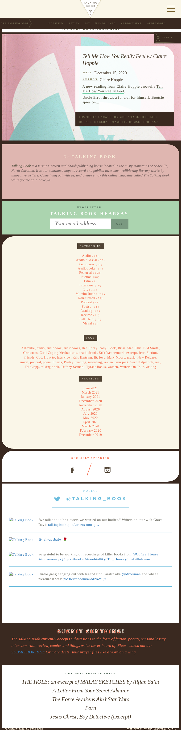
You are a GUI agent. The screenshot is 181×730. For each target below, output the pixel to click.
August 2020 (90, 409)
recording (95, 362)
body (103, 348)
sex (157, 362)
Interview (56, 23)
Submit (167, 37)
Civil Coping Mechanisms (58, 353)
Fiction (86, 277)
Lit (87, 23)
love (102, 357)
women (113, 367)
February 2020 (90, 430)
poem (47, 362)
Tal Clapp (32, 367)
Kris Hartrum (82, 357)
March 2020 (90, 426)
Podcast (86, 302)
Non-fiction (86, 298)
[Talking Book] (21, 520)
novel (24, 362)
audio (41, 348)
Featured (85, 272)
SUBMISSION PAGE (28, 652)
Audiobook (86, 264)
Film (87, 281)
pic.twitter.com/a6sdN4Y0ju (85, 579)
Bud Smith (151, 348)
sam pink (121, 362)
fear (141, 353)
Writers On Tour (132, 367)
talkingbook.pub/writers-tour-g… (73, 525)
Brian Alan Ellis (129, 348)
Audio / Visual (86, 260)
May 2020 (90, 418)
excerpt (101, 122)
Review (74, 23)
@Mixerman (131, 574)
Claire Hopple (111, 79)
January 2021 (90, 396)
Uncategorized (112, 117)
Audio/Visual (131, 23)
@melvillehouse (137, 559)
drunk (92, 353)
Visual (87, 323)
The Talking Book (15, 23)
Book (112, 348)
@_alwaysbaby (50, 539)
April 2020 (90, 422)
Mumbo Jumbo (105, 23)
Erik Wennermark (111, 353)
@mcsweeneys (49, 559)
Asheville (28, 348)
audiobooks (72, 348)
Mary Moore (116, 357)
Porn (90, 708)
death (82, 353)
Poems (57, 362)
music (131, 357)
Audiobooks (156, 23)
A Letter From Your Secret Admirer (90, 690)
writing (151, 367)
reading (80, 362)
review (109, 362)
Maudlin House (126, 122)
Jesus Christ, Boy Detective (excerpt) (90, 717)
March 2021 (90, 392)
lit (95, 357)
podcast (150, 122)
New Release (146, 357)
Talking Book (21, 166)
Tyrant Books (96, 367)
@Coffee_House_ (146, 554)
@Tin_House (114, 559)
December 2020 (90, 401)
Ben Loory (89, 348)
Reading (86, 310)
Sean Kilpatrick (141, 362)
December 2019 (90, 435)
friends (29, 357)
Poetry (86, 306)
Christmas (30, 353)
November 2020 (90, 405)
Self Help (86, 319)
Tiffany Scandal (72, 367)
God (39, 357)
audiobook (54, 348)
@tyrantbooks (73, 559)
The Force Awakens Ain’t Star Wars (90, 699)
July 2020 (90, 413)
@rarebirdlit (94, 559)
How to (49, 357)
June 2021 (90, 388)
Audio (86, 256)
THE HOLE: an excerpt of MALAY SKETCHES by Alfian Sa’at (90, 682)
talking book (50, 367)
